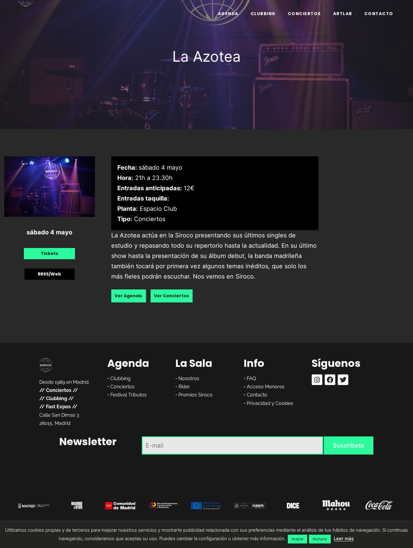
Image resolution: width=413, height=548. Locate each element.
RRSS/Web (49, 274)
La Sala (193, 363)
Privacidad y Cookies (270, 403)
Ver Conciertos (171, 296)
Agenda (228, 14)
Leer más (344, 538)
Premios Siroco (195, 395)
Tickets (49, 253)
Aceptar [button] (297, 539)
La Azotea (206, 56)
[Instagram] (317, 379)
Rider (184, 387)
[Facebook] (330, 379)
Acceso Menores (266, 387)
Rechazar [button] (320, 539)
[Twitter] (343, 379)
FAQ (251, 378)
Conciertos (304, 14)
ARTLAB (342, 14)
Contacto (378, 14)
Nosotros (188, 378)
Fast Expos (58, 406)
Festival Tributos (128, 395)
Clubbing (263, 14)
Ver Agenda (129, 296)
